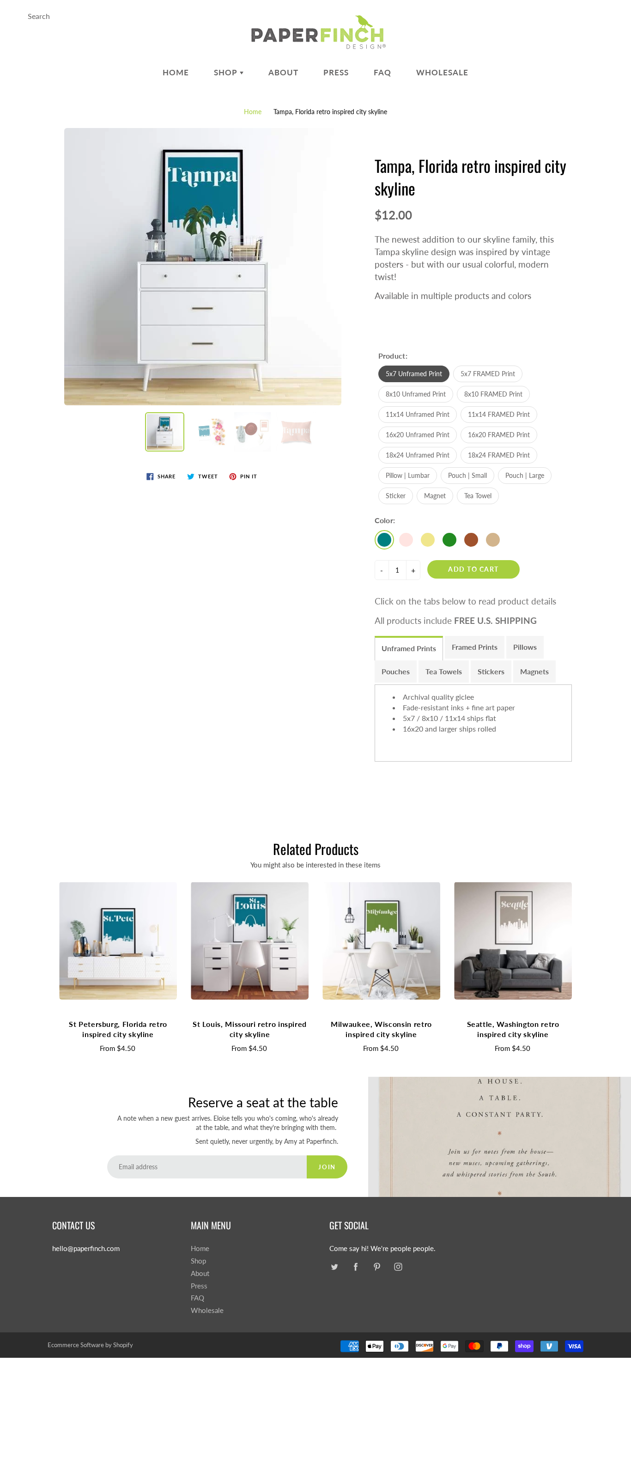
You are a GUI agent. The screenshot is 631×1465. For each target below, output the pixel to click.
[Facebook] (355, 1266)
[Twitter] (334, 1266)
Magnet (435, 496)
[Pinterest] (377, 1266)
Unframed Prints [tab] (409, 648)
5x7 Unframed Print (414, 374)
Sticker (396, 496)
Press (336, 72)
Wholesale (442, 72)
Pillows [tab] (525, 646)
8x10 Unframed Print (416, 394)
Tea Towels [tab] (443, 671)
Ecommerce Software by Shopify (90, 1345)
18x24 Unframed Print (417, 455)
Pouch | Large (524, 475)
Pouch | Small (467, 475)
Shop (227, 72)
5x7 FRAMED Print (488, 374)
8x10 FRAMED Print (493, 394)
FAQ (382, 72)
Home (176, 72)
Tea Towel (477, 496)
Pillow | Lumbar (408, 475)
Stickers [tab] (491, 671)
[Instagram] (398, 1266)
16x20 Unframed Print (417, 435)
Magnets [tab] (534, 671)
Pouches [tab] (396, 671)
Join (326, 1167)
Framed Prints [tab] (475, 646)
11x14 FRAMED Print (499, 414)
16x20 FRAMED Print (499, 435)
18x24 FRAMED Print (499, 455)
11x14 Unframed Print (417, 414)
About (283, 72)
